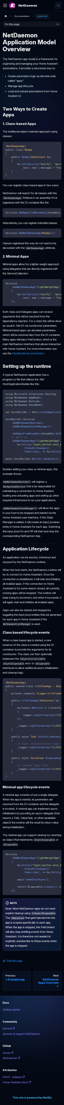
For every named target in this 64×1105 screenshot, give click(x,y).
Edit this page (14, 960)
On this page (12, 24)
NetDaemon (10, 1058)
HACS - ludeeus (12, 1077)
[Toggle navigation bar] (5, 5)
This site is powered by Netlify (32, 1097)
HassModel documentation (28, 353)
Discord (7, 1028)
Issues (6, 1052)
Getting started (11, 1009)
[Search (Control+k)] (58, 5)
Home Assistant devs (15, 1082)
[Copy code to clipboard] (57, 146)
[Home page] (6, 16)
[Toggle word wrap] (51, 146)
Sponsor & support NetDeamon (21, 1033)
